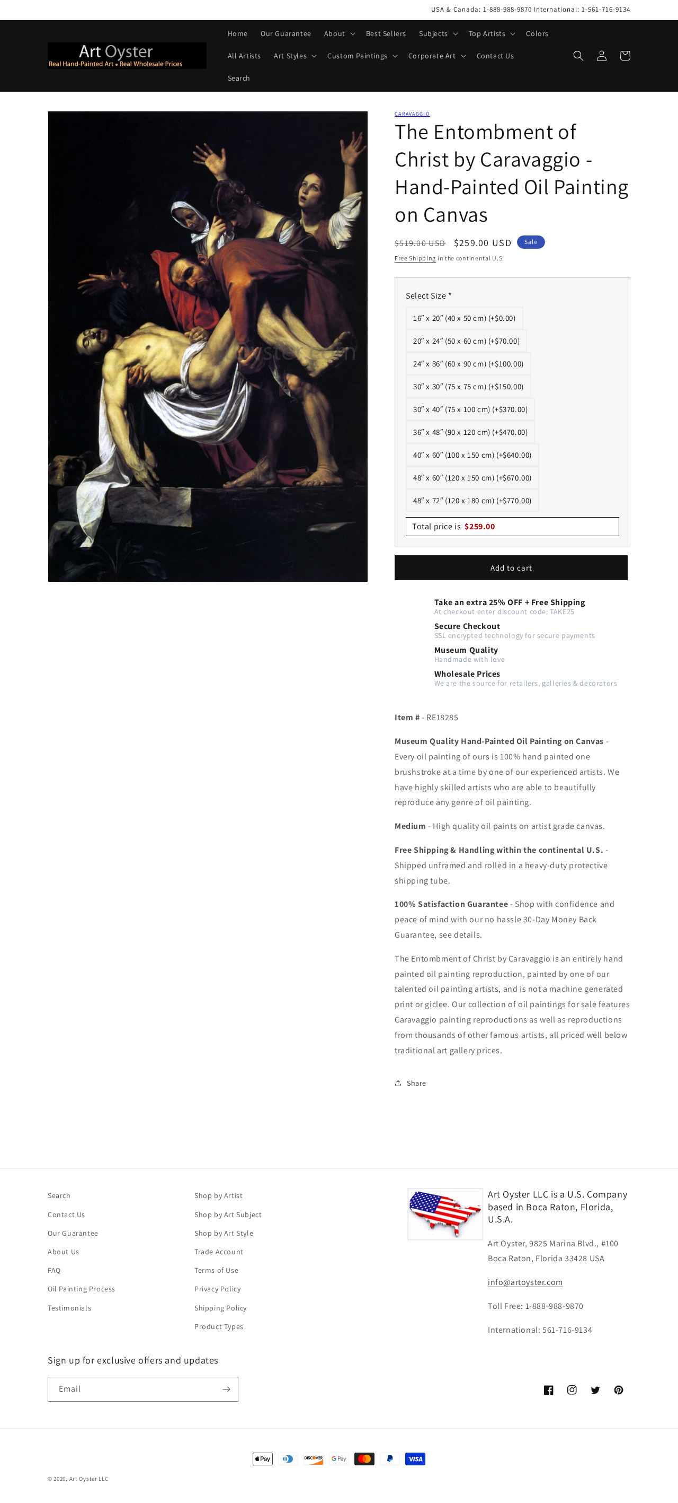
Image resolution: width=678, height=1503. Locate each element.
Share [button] (416, 1083)
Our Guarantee (73, 1233)
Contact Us (66, 1214)
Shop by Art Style (223, 1233)
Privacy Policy (217, 1289)
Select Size (429, 295)
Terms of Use (216, 1270)
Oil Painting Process (81, 1289)
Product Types (219, 1326)
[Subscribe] (226, 1389)
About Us (63, 1251)
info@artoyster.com (525, 1282)
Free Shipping (415, 258)
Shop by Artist (218, 1195)
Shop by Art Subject (228, 1214)
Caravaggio (412, 113)
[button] (339, 33)
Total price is (453, 526)
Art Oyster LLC (89, 1478)
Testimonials (69, 1308)
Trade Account (219, 1251)
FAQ (54, 1270)
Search (59, 1195)
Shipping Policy (220, 1308)
